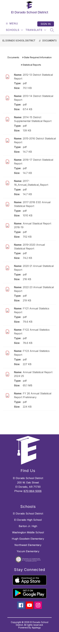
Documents (49, 40)
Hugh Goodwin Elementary (28, 538)
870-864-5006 (33, 491)
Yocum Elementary (28, 551)
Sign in (46, 23)
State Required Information (38, 57)
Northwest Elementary (27, 545)
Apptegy (36, 627)
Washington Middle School (28, 532)
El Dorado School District (19, 40)
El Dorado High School (28, 519)
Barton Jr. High (28, 526)
